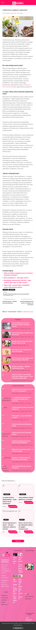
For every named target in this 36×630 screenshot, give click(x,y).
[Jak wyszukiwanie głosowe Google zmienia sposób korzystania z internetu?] (29, 596)
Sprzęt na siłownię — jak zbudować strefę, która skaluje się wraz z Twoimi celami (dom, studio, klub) (22, 376)
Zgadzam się (18, 628)
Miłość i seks (30, 336)
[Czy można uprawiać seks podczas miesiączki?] (6, 468)
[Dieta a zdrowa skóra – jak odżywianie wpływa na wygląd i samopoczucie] (26, 515)
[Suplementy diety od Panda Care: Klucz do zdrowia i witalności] (20, 576)
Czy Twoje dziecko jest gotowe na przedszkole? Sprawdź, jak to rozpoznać (21, 399)
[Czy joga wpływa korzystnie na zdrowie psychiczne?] (6, 409)
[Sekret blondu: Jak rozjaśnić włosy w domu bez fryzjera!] (6, 352)
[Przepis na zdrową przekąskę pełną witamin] (6, 426)
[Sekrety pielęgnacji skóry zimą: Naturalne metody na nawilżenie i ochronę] (6, 326)
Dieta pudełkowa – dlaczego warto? (16, 278)
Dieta (18, 13)
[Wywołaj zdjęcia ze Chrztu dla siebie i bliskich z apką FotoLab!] (6, 343)
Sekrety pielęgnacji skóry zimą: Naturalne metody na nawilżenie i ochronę (21, 324)
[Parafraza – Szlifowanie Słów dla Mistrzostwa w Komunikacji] (6, 460)
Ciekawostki (30, 461)
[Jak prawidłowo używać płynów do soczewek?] (26, 490)
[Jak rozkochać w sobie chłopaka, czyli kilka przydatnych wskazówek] (6, 360)
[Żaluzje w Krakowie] (15, 554)
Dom (28, 419)
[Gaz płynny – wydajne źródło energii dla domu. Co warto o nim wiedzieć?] (15, 576)
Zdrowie (21, 13)
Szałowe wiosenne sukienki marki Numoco (4, 600)
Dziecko (29, 393)
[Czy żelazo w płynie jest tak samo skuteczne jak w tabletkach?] (6, 443)
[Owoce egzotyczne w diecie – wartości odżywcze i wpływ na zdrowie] (10, 515)
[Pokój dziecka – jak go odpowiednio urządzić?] (6, 418)
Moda (29, 370)
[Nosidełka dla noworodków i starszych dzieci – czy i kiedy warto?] (6, 391)
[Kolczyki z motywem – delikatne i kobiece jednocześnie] (6, 368)
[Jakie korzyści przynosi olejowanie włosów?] (6, 434)
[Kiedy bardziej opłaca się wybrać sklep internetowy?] (6, 335)
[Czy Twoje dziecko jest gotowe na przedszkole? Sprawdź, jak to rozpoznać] (6, 400)
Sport (31, 380)
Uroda (29, 328)
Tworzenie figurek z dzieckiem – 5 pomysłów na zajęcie (20, 565)
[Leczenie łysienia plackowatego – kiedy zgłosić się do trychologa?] (10, 490)
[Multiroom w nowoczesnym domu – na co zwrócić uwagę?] (6, 451)
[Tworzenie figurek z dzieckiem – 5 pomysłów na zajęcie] (20, 554)
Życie (28, 345)
